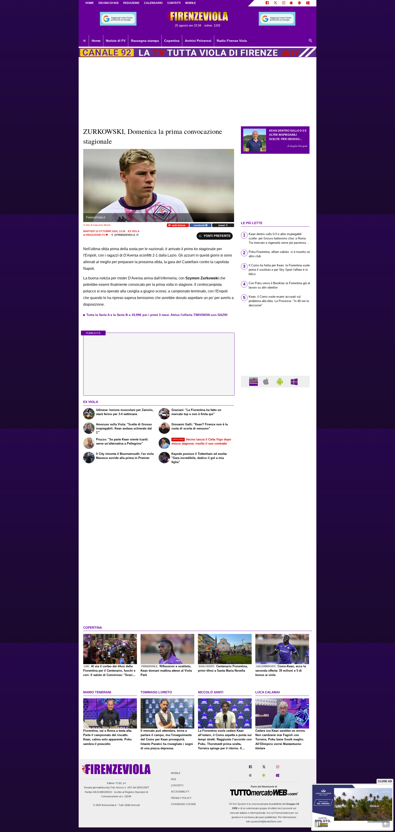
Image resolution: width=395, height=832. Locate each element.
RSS (173, 779)
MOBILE (190, 3)
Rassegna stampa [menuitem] (145, 40)
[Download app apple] (291, 3)
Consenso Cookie (183, 804)
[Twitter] (275, 3)
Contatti (177, 785)
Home (89, 3)
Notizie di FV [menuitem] (115, 40)
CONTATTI (174, 3)
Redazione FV (95, 234)
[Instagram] (284, 3)
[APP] (254, 381)
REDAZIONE (131, 3)
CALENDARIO (153, 3)
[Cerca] (310, 40)
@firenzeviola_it (126, 234)
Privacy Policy (181, 798)
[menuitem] (84, 40)
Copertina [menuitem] (171, 40)
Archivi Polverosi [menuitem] (198, 40)
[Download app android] (299, 3)
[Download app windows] (308, 3)
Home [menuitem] (96, 40)
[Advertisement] (275, 568)
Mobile (175, 773)
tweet (222, 225)
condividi (200, 225)
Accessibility (180, 791)
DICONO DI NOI (108, 3)
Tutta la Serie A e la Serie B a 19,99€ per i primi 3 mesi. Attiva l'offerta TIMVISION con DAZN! (157, 315)
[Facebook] (267, 3)
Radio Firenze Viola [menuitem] (232, 40)
